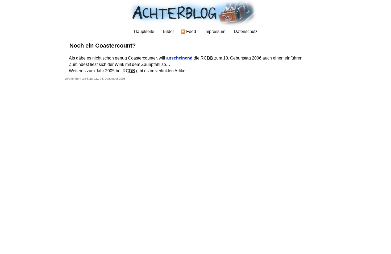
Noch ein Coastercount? (102, 45)
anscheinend (179, 58)
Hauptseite (144, 31)
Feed (191, 31)
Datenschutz (245, 31)
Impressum (215, 31)
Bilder (168, 31)
